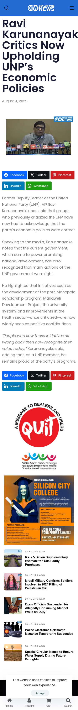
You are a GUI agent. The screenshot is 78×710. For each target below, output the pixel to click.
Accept (40, 693)
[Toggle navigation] (62, 8)
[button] (6, 8)
